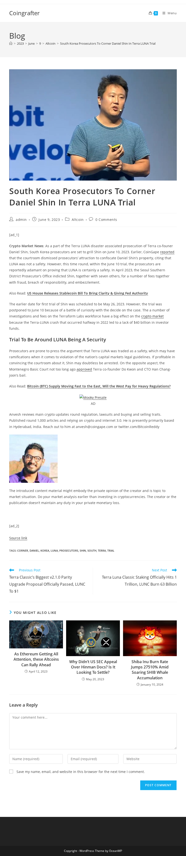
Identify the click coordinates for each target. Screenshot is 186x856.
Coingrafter (24, 13)
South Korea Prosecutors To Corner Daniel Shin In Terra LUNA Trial (107, 43)
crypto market (152, 316)
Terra (102, 550)
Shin (83, 550)
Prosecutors (68, 550)
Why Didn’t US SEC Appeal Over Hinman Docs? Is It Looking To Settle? (93, 667)
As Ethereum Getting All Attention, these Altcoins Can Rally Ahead (36, 659)
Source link (18, 538)
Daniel (34, 550)
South (91, 550)
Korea (44, 550)
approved (84, 369)
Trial (110, 550)
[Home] (10, 43)
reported (167, 252)
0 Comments (106, 219)
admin (21, 219)
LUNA (54, 550)
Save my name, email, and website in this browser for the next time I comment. (80, 771)
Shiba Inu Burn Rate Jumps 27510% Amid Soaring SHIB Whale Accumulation (150, 670)
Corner (22, 550)
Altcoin (78, 219)
